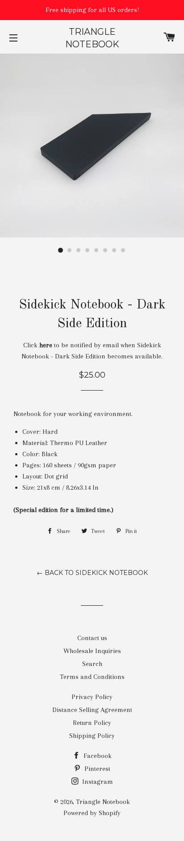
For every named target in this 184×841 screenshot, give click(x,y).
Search (92, 664)
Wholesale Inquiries (92, 651)
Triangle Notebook (92, 38)
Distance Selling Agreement (92, 710)
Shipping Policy (92, 736)
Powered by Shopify (92, 813)
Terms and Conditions (92, 677)
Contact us (92, 638)
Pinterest (96, 769)
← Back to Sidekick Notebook (92, 573)
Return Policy (92, 723)
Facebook (97, 756)
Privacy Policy (92, 697)
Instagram (96, 782)
